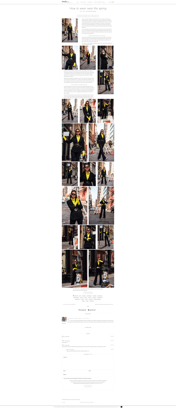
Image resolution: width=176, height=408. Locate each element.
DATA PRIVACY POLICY (98, 383)
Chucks (89, 297)
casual (85, 297)
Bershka (94, 295)
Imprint (81, 402)
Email (90, 370)
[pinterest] (69, 320)
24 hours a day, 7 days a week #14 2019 (69, 304)
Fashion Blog (100, 297)
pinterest (92, 310)
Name (64, 370)
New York (90, 299)
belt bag (83, 295)
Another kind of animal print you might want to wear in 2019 (104, 304)
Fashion (84, 11)
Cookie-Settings (91, 402)
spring (83, 301)
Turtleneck (91, 301)
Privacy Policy (118, 406)
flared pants (77, 299)
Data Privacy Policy (85, 402)
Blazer (82, 297)
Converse (94, 297)
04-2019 (76, 295)
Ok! (121, 406)
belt (80, 295)
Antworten (112, 336)
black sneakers (76, 297)
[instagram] (68, 320)
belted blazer (89, 295)
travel (87, 301)
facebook (83, 310)
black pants (100, 295)
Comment (65, 357)
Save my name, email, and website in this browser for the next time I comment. (77, 378)
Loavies (82, 299)
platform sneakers (97, 299)
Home (81, 11)
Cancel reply (90, 354)
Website (64, 374)
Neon (86, 299)
